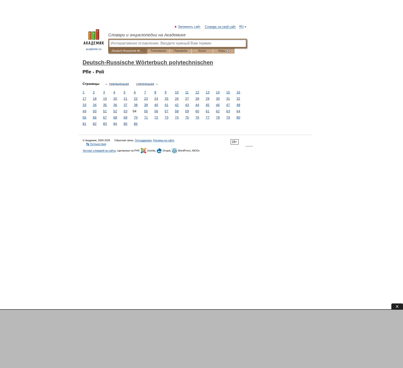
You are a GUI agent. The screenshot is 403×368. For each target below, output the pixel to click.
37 (125, 105)
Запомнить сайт (189, 26)
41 (166, 105)
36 (115, 105)
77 (207, 117)
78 (218, 117)
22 (136, 98)
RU (241, 26)
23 (146, 98)
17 (84, 98)
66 (95, 117)
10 (177, 92)
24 (156, 98)
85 (125, 124)
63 (228, 111)
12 (197, 92)
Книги (202, 50)
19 (105, 98)
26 (177, 98)
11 (187, 92)
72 (156, 117)
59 (187, 111)
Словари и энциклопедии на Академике (147, 35)
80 (238, 117)
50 (95, 111)
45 (207, 105)
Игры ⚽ (224, 50)
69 (125, 117)
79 (228, 117)
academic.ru (93, 49)
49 (84, 111)
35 (105, 105)
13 (207, 92)
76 (197, 117)
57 (166, 111)
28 (197, 98)
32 (238, 98)
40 (156, 105)
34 (95, 105)
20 (115, 98)
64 (238, 111)
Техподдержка (143, 140)
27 (187, 98)
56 (156, 111)
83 (105, 124)
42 (177, 105)
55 (146, 111)
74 (177, 117)
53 (125, 111)
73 (166, 117)
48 (238, 105)
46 (218, 105)
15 (228, 92)
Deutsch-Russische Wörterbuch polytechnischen (127, 50)
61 (207, 111)
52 (115, 111)
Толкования (158, 50)
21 (125, 98)
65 (84, 117)
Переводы (181, 50)
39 (146, 105)
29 (207, 98)
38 (136, 105)
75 (187, 117)
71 (146, 117)
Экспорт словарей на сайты (99, 150)
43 (187, 105)
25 (166, 98)
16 (238, 92)
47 (228, 105)
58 (177, 111)
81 (84, 124)
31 (228, 98)
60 (197, 111)
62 (218, 111)
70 (136, 117)
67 (105, 117)
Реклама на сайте (163, 140)
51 (105, 111)
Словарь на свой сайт (220, 26)
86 (136, 124)
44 (197, 105)
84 (115, 124)
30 (218, 98)
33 (84, 105)
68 (115, 117)
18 (95, 98)
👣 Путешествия (96, 144)
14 (218, 92)
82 (95, 124)
